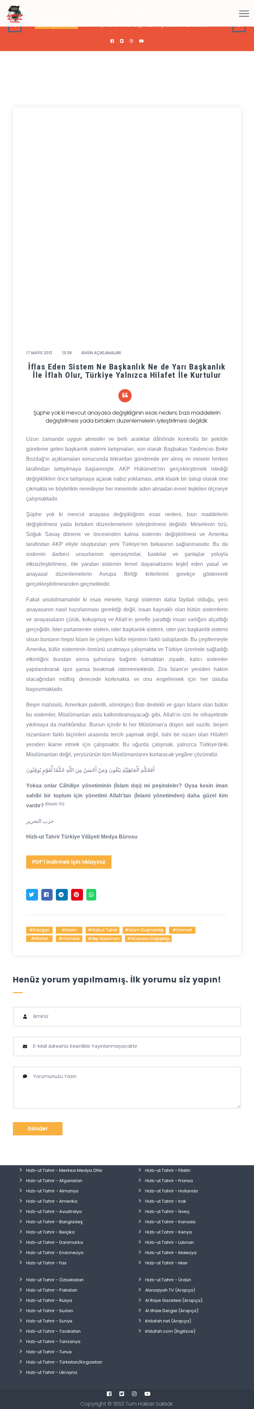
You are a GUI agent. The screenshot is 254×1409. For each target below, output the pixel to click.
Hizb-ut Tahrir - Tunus (49, 1352)
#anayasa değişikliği (148, 938)
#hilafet (39, 938)
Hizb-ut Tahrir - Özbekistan (55, 1280)
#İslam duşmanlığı (144, 930)
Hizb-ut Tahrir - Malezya (170, 1252)
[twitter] (122, 41)
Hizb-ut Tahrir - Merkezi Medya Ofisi (64, 1170)
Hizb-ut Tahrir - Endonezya (54, 1252)
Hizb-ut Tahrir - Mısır (166, 1263)
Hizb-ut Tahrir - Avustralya (54, 1211)
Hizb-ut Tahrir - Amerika (51, 1201)
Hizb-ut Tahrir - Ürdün (168, 1280)
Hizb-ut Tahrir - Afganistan (54, 1180)
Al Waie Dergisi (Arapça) (171, 1311)
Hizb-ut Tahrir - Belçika (50, 1232)
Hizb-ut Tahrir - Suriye (49, 1321)
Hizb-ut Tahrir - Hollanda (171, 1191)
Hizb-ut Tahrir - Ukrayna (51, 1372)
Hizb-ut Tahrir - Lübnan (169, 1242)
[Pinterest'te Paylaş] (77, 895)
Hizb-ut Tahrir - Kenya (168, 1232)
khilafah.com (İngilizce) (170, 1331)
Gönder (37, 1128)
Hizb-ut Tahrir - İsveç (167, 1211)
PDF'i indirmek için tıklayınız (69, 862)
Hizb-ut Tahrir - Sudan (49, 1311)
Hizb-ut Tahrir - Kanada (170, 1222)
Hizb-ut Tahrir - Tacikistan (53, 1331)
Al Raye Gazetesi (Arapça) (173, 1300)
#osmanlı (69, 938)
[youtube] (141, 41)
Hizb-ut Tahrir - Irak (165, 1201)
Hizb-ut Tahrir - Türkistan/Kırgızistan (64, 1362)
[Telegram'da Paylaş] (62, 895)
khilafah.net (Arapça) (168, 1321)
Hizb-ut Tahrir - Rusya (49, 1300)
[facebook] (112, 41)
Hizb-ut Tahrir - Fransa (169, 1180)
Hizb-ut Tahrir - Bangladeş (54, 1222)
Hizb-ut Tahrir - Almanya (52, 1191)
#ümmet (182, 930)
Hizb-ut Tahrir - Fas (46, 1263)
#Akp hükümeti (104, 938)
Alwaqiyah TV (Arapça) (170, 1290)
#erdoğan (39, 930)
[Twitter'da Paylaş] (32, 895)
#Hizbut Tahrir (102, 930)
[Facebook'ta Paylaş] (47, 895)
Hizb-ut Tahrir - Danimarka (54, 1242)
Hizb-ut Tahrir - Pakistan (51, 1290)
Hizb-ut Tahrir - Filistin (167, 1170)
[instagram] (131, 41)
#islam (69, 930)
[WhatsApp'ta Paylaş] (91, 895)
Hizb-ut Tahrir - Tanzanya (53, 1341)
